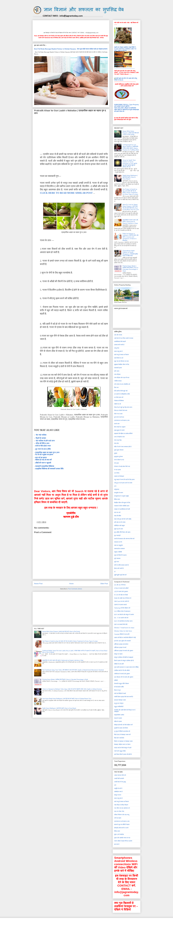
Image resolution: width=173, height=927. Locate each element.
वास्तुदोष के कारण (118, 492)
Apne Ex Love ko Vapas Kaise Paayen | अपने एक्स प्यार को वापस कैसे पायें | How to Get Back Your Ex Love (131, 207)
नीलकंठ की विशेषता (119, 400)
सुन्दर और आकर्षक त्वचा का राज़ (122, 837)
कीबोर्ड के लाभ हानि (119, 664)
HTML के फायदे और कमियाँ (121, 588)
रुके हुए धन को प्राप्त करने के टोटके (123, 483)
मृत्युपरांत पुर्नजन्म (118, 456)
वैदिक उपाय (117, 499)
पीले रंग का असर (118, 414)
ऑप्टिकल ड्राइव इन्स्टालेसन (121, 644)
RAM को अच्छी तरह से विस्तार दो (122, 598)
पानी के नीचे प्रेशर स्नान (43, 446)
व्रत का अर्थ (117, 512)
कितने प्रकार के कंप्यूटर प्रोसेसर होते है (124, 660)
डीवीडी (116, 680)
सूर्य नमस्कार (117, 558)
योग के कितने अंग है (119, 460)
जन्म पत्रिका (117, 374)
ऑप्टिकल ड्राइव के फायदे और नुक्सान (123, 650)
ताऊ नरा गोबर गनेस (119, 811)
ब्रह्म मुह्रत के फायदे (119, 430)
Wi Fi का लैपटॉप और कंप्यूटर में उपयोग (124, 614)
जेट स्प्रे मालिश (41, 435)
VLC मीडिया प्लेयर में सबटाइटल (122, 611)
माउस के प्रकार (118, 718)
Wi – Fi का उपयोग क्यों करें (121, 618)
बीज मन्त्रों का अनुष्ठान (119, 427)
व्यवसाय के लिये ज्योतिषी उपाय (121, 506)
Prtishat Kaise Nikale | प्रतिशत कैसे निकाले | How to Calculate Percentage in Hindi (65, 679)
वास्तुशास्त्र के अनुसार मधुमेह (121, 496)
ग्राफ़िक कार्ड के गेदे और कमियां (122, 670)
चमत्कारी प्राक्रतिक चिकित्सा (44, 466)
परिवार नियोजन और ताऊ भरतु (121, 814)
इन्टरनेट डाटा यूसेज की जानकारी (122, 641)
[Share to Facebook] (43, 522)
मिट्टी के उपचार (41, 438)
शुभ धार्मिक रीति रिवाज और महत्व (122, 532)
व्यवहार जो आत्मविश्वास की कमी (122, 509)
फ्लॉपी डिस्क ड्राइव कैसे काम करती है (123, 696)
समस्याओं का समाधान (119, 548)
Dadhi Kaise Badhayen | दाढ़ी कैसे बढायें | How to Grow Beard (59, 708)
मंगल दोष (116, 443)
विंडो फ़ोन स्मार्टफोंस (119, 738)
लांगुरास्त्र (116, 489)
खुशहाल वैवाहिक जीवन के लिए (121, 364)
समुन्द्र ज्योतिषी (118, 552)
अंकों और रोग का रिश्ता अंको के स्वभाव (123, 338)
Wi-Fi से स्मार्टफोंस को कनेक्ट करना (123, 621)
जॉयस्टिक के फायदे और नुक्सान (122, 673)
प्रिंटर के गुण (117, 690)
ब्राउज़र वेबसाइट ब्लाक (120, 700)
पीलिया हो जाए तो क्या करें (43, 460)
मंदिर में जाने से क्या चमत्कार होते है (122, 446)
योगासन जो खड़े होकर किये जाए (122, 466)
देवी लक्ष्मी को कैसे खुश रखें (120, 391)
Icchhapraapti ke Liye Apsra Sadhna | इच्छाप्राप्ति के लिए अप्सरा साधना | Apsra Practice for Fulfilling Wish (131, 147)
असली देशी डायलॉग (119, 778)
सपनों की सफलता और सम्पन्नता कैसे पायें (124, 538)
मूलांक (115, 453)
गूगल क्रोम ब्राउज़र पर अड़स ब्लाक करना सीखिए (126, 667)
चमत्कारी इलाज (118, 368)
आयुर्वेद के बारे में (118, 788)
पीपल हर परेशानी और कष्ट (120, 410)
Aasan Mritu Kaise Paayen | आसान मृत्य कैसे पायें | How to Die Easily (61, 631)
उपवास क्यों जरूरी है (119, 344)
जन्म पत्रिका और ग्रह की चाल (121, 377)
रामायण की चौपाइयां (119, 476)
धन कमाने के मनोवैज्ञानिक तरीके (122, 394)
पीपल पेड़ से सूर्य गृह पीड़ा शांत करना (123, 407)
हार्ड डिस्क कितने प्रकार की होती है (123, 754)
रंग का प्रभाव (117, 469)
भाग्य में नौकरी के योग (119, 437)
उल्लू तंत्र (116, 348)
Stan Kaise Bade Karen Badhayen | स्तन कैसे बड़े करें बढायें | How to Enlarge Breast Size (66, 698)
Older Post (104, 583)
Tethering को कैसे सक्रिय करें (122, 608)
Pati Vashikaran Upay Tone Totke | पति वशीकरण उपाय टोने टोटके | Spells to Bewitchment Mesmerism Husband (73, 670)
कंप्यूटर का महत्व (118, 654)
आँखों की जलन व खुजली (43, 463)
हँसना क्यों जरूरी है (119, 568)
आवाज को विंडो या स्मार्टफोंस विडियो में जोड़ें (125, 637)
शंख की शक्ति (117, 515)
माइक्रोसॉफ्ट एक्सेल (119, 715)
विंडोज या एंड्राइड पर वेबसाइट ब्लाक (123, 741)
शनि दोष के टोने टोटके (119, 522)
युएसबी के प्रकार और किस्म (121, 728)
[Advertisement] (70, 25)
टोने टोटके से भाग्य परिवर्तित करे (122, 384)
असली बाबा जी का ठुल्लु (120, 782)
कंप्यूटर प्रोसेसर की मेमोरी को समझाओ (123, 657)
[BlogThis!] (40, 522)
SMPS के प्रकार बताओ (120, 604)
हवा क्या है (116, 844)
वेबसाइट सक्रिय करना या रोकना (122, 744)
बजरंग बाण (117, 423)
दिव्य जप (116, 387)
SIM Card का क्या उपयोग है (121, 601)
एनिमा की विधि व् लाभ (42, 443)
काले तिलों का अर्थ (118, 358)
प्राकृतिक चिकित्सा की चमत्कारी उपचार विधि (49, 469)
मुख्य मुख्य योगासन (118, 450)
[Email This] (38, 522)
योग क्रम (116, 463)
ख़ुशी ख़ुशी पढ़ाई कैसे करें (120, 575)
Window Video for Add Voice (123, 631)
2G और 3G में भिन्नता (120, 585)
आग (115, 785)
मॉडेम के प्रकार (118, 721)
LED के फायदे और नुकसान (121, 591)
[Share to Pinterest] (45, 522)
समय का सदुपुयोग (118, 545)
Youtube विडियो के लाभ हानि (121, 634)
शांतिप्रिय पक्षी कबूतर (119, 525)
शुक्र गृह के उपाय (118, 529)
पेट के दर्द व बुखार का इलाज (44, 455)
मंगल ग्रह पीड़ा (118, 440)
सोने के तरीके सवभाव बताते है (121, 565)
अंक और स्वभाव (118, 335)
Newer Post (38, 583)
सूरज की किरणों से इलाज (120, 555)
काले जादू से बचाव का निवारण (121, 354)
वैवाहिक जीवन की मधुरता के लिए (122, 502)
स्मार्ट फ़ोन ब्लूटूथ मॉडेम (120, 751)
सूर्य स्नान (116, 561)
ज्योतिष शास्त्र (118, 381)
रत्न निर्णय (116, 473)
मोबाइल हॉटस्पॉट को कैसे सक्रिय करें (123, 725)
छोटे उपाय (116, 371)
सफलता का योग (118, 542)
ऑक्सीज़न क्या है (118, 791)
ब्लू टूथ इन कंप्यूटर (118, 703)
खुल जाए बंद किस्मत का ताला (121, 361)
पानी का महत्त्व (117, 818)
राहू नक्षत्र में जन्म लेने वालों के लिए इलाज (124, 479)
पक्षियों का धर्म (117, 404)
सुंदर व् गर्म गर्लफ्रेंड (119, 834)
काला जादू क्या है (118, 351)
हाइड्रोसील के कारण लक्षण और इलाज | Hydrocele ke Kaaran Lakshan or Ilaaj (62, 660)
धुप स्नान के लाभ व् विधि (43, 449)
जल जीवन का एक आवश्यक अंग (122, 808)
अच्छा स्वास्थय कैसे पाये (120, 775)
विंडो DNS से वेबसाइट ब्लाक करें (122, 734)
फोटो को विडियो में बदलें (120, 693)
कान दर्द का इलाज (41, 458)
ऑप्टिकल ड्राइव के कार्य (120, 647)
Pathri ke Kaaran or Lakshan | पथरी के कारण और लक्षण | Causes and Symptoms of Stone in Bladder (130, 237)
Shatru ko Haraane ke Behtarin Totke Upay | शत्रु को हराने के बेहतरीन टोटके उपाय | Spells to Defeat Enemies (72, 689)
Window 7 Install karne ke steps (124, 627)
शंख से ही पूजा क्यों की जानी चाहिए (122, 519)
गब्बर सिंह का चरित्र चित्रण (121, 805)
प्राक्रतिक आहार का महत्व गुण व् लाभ (47, 452)
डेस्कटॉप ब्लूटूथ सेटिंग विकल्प (121, 683)
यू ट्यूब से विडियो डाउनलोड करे (122, 731)
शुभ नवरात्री (117, 535)
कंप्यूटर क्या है (117, 795)
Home (71, 583)
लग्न (115, 486)
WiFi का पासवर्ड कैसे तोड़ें (120, 624)
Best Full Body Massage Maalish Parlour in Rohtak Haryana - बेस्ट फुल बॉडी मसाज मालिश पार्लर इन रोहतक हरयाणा (70, 49)
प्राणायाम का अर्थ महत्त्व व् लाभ (121, 420)
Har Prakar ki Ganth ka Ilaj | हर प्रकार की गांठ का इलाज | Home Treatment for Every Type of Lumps (70, 641)
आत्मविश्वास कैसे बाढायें (120, 341)
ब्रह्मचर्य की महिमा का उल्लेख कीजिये (123, 433)
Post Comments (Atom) (75, 589)
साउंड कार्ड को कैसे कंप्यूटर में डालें (122, 747)
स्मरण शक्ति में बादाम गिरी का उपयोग (123, 841)
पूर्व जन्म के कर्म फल (119, 417)
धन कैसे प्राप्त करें (118, 397)
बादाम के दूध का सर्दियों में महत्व (121, 824)
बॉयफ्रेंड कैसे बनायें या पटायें (121, 828)
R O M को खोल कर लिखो (121, 595)
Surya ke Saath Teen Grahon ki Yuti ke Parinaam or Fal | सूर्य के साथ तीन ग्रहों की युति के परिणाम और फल (130, 163)
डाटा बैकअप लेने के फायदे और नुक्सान (123, 677)
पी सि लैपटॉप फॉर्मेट (119, 687)
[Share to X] (41, 522)
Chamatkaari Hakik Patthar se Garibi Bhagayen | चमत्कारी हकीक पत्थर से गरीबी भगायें (130, 253)
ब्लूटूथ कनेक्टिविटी (118, 706)
